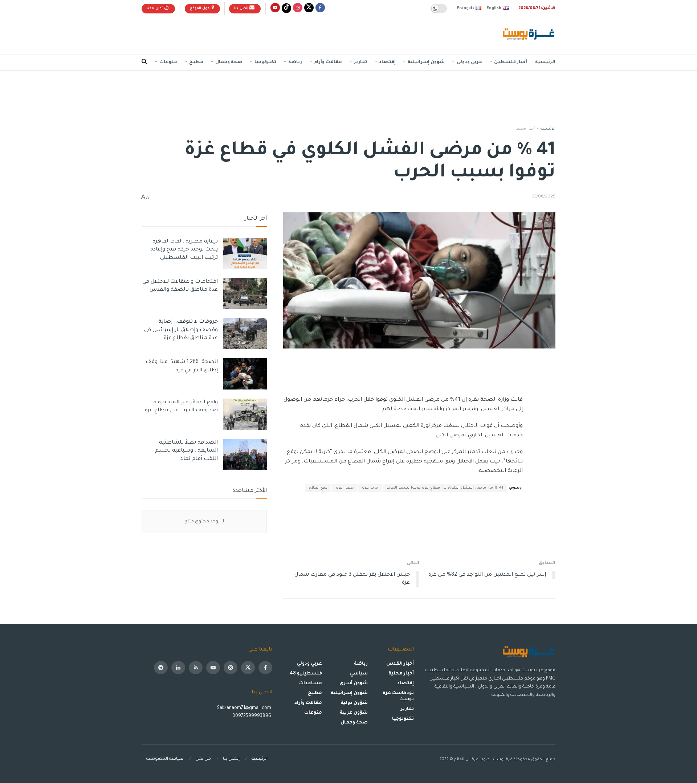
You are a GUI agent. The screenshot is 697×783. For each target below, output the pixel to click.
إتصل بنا (241, 9)
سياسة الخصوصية (164, 759)
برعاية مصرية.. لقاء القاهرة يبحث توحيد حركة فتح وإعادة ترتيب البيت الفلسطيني (184, 250)
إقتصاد (387, 62)
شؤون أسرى (353, 683)
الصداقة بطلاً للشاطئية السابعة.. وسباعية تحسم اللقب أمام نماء (186, 451)
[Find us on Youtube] (275, 8)
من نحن (203, 759)
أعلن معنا (155, 9)
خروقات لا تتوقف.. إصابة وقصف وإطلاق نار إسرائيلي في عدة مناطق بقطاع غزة (181, 330)
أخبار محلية (525, 129)
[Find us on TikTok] (286, 8)
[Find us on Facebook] (320, 8)
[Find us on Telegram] (161, 667)
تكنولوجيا (265, 62)
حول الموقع (200, 9)
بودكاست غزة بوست (398, 696)
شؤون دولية (354, 703)
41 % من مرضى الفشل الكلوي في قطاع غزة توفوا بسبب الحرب (445, 488)
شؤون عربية (354, 712)
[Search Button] (144, 62)
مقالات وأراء (328, 62)
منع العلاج (318, 488)
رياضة (295, 62)
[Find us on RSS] (196, 667)
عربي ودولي (469, 62)
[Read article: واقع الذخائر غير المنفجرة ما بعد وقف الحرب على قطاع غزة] (245, 414)
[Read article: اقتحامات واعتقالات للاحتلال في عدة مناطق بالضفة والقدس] (245, 293)
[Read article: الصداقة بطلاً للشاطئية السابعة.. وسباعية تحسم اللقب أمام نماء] (245, 454)
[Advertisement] (274, 33)
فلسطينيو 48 (306, 673)
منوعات (168, 62)
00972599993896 (252, 716)
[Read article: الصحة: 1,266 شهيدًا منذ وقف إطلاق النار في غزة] (245, 374)
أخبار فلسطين (510, 62)
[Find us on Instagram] (297, 8)
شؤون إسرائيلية (426, 62)
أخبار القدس (400, 663)
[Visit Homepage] (529, 35)
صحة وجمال (228, 62)
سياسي (359, 673)
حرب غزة (370, 488)
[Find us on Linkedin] (178, 667)
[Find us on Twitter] (309, 8)
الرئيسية (545, 62)
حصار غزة (345, 488)
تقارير (360, 62)
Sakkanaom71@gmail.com (244, 708)
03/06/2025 (543, 197)
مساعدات (310, 683)
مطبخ (196, 62)
